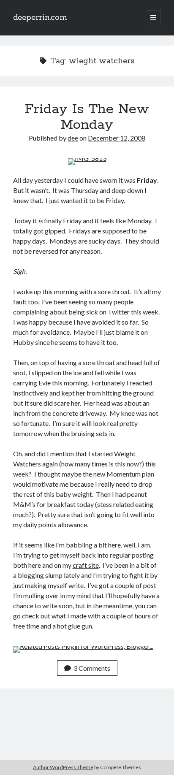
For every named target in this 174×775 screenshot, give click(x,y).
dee (73, 138)
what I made (69, 616)
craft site (86, 565)
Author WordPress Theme (63, 767)
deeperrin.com (40, 18)
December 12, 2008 (116, 138)
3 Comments (91, 668)
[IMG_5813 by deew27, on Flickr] (87, 158)
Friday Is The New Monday (87, 117)
